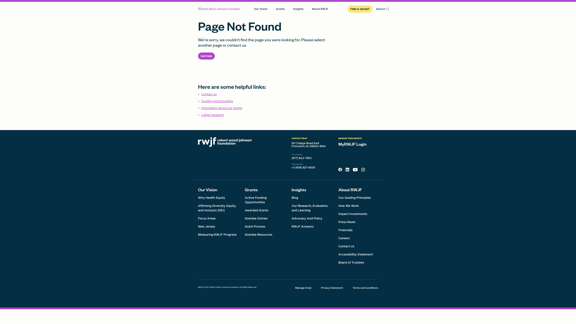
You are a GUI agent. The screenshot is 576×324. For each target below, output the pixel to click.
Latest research (212, 115)
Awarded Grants (256, 210)
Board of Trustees (351, 262)
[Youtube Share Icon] (355, 170)
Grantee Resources (258, 234)
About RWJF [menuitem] (320, 9)
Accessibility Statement (355, 254)
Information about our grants (221, 108)
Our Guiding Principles (354, 198)
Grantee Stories (256, 218)
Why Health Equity (211, 198)
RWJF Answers (303, 226)
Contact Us (346, 246)
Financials (345, 230)
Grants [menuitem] (280, 9)
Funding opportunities (217, 101)
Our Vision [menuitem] (260, 9)
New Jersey (206, 226)
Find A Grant (360, 9)
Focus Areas (207, 218)
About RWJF (350, 189)
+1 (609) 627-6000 (303, 167)
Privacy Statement (332, 288)
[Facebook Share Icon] (340, 170)
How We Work (348, 206)
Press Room (347, 222)
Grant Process (255, 226)
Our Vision (207, 189)
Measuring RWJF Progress (217, 234)
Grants (251, 189)
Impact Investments (352, 214)
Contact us (209, 94)
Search (380, 9)
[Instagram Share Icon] (363, 170)
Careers (344, 238)
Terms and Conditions (365, 288)
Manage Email (303, 288)
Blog (295, 198)
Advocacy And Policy (307, 218)
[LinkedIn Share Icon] (347, 170)
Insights (299, 189)
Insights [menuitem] (298, 9)
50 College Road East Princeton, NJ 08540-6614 (309, 145)
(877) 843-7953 (302, 158)
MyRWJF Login (352, 144)
